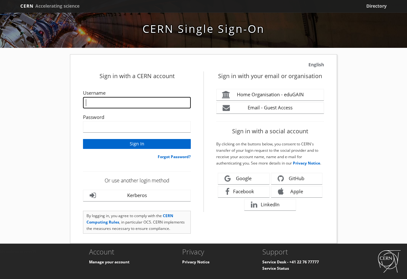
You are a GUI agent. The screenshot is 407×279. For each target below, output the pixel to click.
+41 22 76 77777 (304, 262)
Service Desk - (275, 262)
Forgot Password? (174, 156)
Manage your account (109, 262)
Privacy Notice (306, 163)
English (316, 65)
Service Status (275, 268)
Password (93, 117)
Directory (376, 6)
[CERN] (389, 261)
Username (94, 93)
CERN (49, 6)
